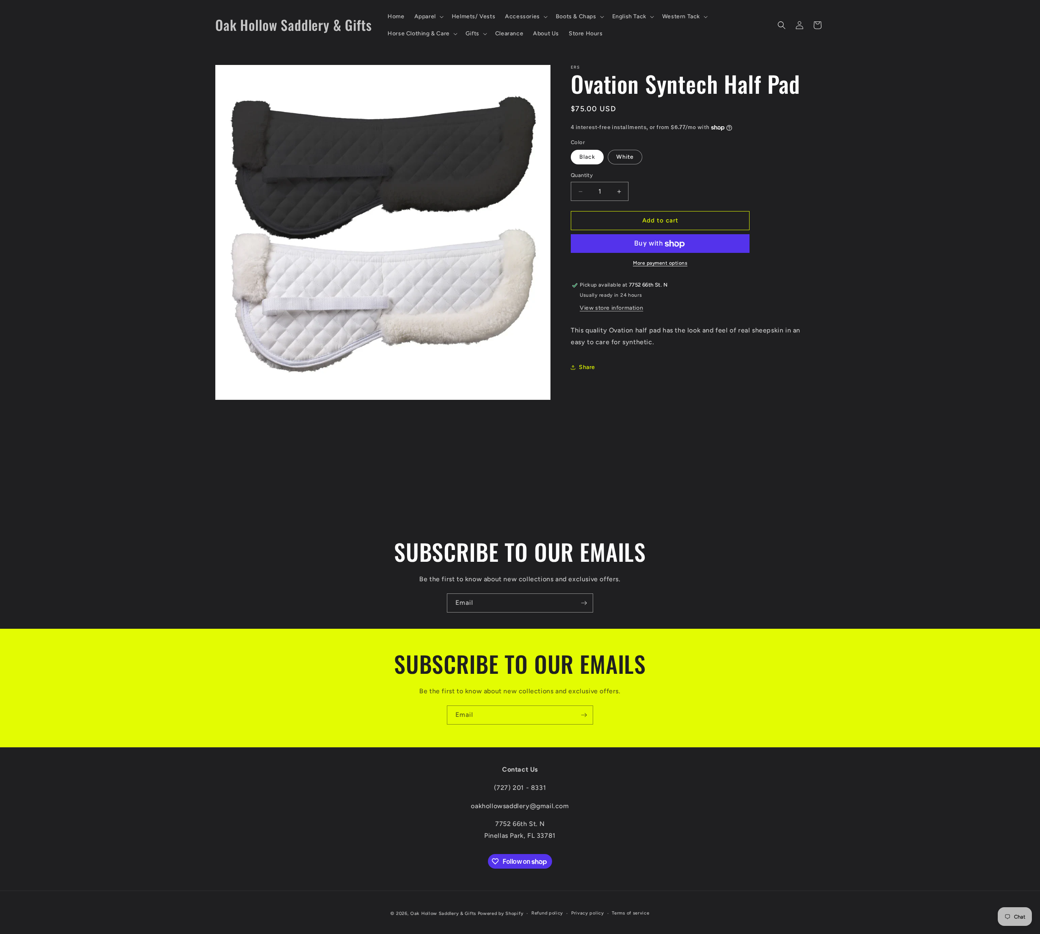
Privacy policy (587, 913)
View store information (611, 307)
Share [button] (587, 367)
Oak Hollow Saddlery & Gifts (443, 913)
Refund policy (547, 913)
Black (587, 157)
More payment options (660, 263)
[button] (428, 16)
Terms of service (630, 913)
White (625, 157)
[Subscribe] (584, 603)
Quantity (582, 176)
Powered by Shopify (501, 913)
